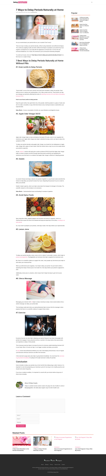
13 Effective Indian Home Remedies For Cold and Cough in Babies (84, 19)
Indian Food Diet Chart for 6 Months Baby (84, 26)
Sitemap (46, 464)
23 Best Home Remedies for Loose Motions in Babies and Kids (84, 37)
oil (32, 302)
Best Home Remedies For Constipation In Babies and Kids (85, 44)
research (21, 151)
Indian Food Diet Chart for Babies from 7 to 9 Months (84, 31)
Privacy (51, 464)
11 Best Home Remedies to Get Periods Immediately (84, 49)
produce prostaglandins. (22, 257)
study (18, 350)
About (42, 464)
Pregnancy (15, 447)
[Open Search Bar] (91, 2)
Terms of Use (57, 464)
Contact (63, 464)
